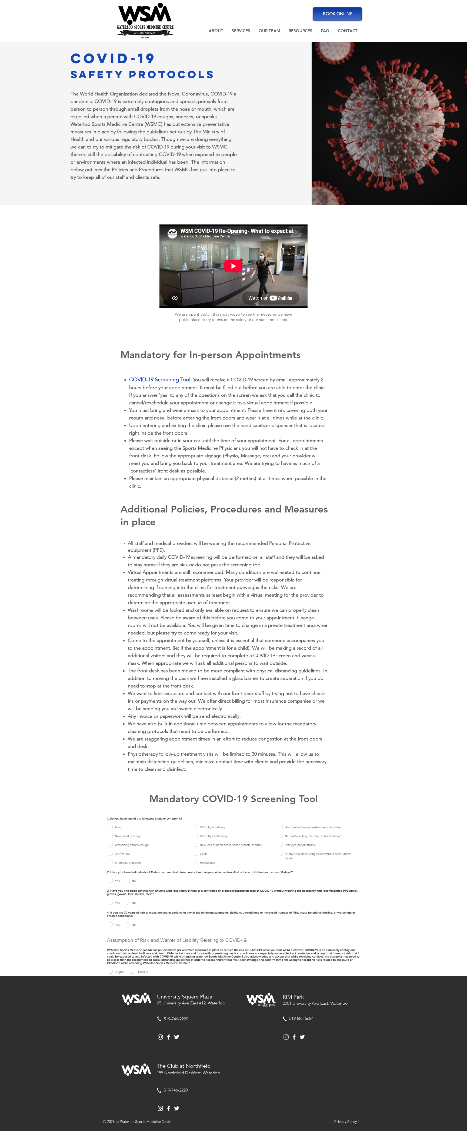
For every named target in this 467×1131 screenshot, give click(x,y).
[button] (215, 30)
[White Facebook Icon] (168, 1037)
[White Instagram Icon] (160, 1037)
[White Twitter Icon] (176, 1037)
